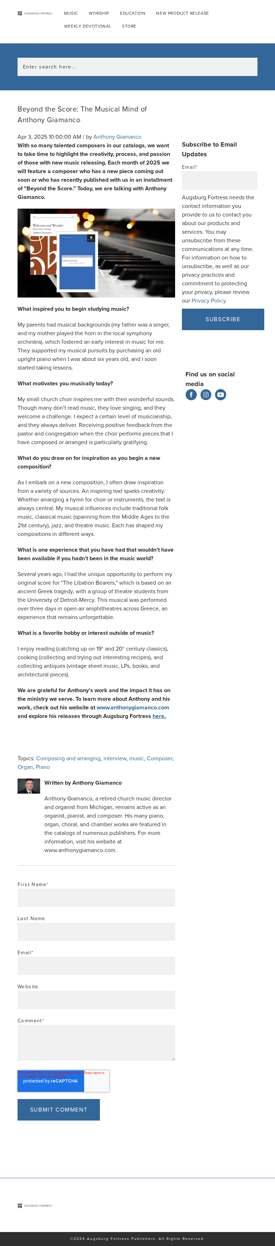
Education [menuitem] (132, 13)
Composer (159, 758)
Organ (25, 767)
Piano (43, 767)
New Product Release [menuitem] (182, 13)
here (158, 716)
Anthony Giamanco (117, 137)
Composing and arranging (68, 758)
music (136, 758)
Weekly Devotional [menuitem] (87, 26)
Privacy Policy (209, 300)
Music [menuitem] (71, 13)
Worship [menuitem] (99, 13)
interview (114, 758)
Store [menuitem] (129, 26)
